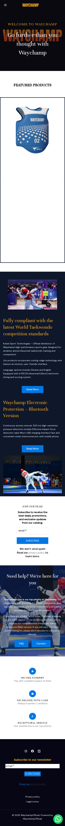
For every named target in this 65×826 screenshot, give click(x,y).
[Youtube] (39, 751)
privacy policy (37, 552)
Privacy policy (32, 796)
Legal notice (32, 801)
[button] (2, 179)
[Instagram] (25, 751)
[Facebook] (32, 751)
